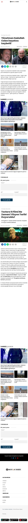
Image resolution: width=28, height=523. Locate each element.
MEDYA (4, 491)
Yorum (3, 182)
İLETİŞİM (4, 500)
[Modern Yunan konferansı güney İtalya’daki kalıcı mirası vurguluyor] (7, 142)
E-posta (17, 192)
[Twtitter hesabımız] (13, 458)
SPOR (4, 484)
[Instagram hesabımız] (15, 458)
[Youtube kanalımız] (17, 458)
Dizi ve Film (19, 46)
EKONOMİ (5, 489)
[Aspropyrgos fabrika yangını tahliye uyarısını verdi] (20, 127)
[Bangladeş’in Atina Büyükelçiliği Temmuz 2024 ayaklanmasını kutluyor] (7, 127)
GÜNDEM (25, 46)
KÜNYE (4, 502)
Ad (2, 192)
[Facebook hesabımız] (11, 458)
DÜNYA (4, 486)
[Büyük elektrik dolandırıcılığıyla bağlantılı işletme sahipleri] (14, 162)
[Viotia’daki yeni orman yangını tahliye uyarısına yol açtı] (20, 142)
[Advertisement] (14, 19)
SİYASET (4, 482)
